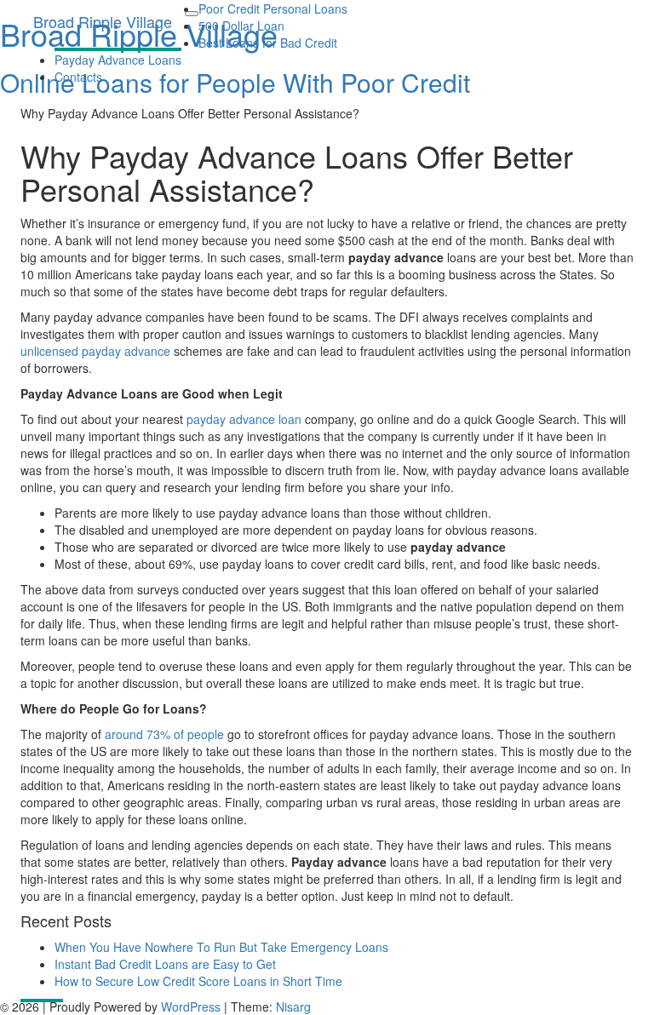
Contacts (78, 76)
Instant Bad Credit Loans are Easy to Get (165, 963)
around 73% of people (164, 734)
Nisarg (293, 1006)
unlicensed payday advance (95, 350)
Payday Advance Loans (117, 59)
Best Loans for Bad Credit (267, 42)
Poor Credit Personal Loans (272, 8)
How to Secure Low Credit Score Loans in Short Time (198, 980)
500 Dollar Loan (241, 25)
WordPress (191, 1006)
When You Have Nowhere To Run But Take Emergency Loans (221, 946)
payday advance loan (243, 418)
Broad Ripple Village (102, 21)
